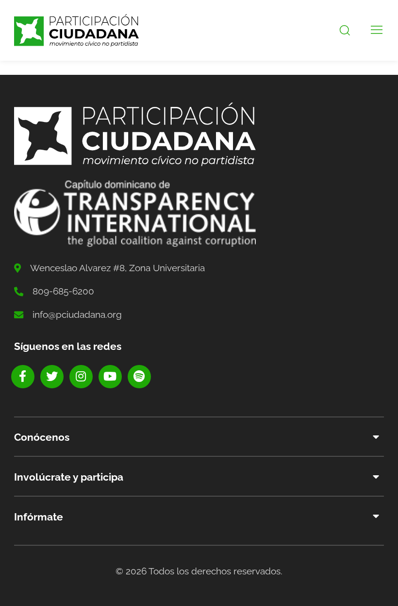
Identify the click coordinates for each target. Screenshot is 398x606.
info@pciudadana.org (77, 314)
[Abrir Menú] (376, 30)
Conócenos (41, 437)
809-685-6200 (63, 291)
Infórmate (38, 517)
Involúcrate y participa (68, 477)
